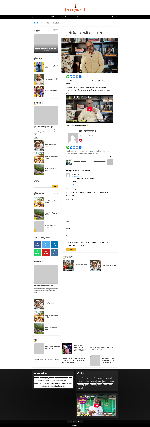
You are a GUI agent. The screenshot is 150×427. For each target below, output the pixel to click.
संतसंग (105, 384)
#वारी (72, 153)
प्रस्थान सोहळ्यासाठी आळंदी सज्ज (46, 43)
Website (69, 235)
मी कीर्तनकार (111, 381)
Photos (89, 153)
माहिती (104, 381)
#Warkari (92, 151)
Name (68, 221)
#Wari (87, 151)
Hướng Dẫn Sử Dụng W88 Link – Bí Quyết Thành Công (39, 348)
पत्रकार (93, 153)
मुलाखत (58, 17)
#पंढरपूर (100, 151)
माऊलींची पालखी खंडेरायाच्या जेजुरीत (39, 157)
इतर (114, 378)
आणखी (87, 17)
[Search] (117, 16)
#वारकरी (68, 153)
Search (37, 181)
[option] (46, 43)
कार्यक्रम (80, 381)
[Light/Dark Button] (113, 17)
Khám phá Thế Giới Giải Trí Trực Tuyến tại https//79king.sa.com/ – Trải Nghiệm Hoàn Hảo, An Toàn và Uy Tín (74, 360)
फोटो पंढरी (76, 17)
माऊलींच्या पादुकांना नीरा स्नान (95, 265)
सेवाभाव (80, 388)
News (85, 153)
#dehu (75, 151)
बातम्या (47, 17)
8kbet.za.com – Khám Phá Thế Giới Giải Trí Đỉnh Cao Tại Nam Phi (95, 360)
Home (36, 23)
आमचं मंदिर (64, 17)
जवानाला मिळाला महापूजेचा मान (39, 79)
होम (36, 17)
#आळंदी (96, 151)
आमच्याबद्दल (41, 17)
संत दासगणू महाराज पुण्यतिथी (39, 67)
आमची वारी (41, 23)
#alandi (71, 151)
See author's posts (87, 135)
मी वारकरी (80, 384)
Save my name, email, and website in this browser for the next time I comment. (90, 243)
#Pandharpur (82, 151)
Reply (73, 184)
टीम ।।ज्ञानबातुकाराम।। (71, 35)
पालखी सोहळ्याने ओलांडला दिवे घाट (39, 169)
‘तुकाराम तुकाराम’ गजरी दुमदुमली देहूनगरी (39, 91)
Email (68, 228)
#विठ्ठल (75, 153)
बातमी (97, 153)
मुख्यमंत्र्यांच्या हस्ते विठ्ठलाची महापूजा (68, 265)
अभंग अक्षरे (80, 378)
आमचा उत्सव (100, 378)
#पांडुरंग (104, 151)
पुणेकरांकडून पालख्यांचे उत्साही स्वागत (39, 214)
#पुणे (108, 151)
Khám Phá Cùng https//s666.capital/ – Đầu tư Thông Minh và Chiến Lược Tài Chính (67, 348)
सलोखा (70, 17)
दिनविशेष (52, 17)
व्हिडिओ (99, 384)
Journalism (80, 153)
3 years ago (47, 50)
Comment (70, 199)
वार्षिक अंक (82, 17)
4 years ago (78, 35)
